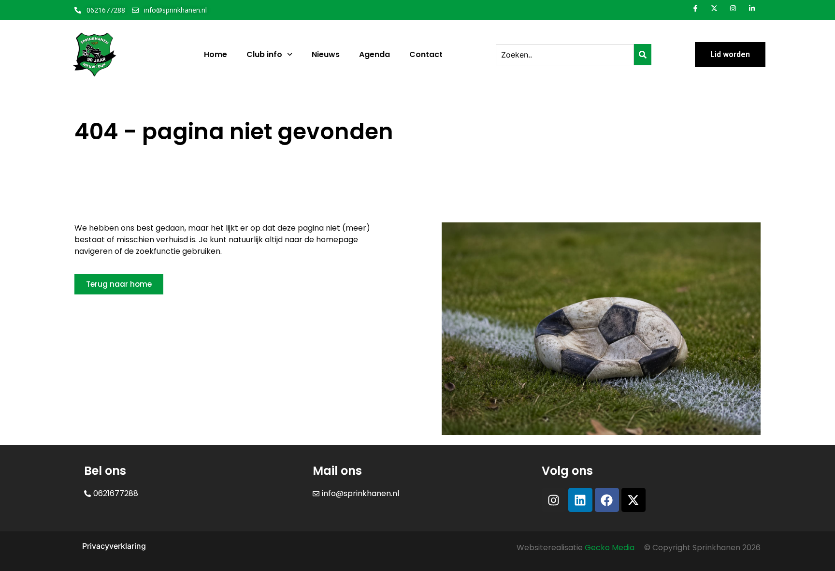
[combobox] (565, 54)
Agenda (374, 54)
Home (215, 54)
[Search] (642, 54)
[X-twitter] (633, 500)
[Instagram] (554, 500)
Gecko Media (609, 547)
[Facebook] (607, 500)
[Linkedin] (580, 500)
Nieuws (326, 54)
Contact (426, 54)
